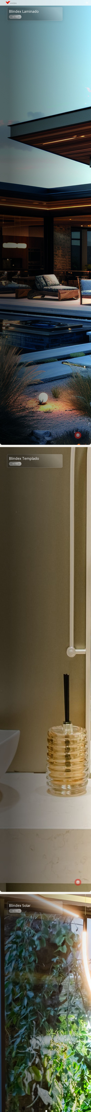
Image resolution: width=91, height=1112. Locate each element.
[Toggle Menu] (87, 3)
